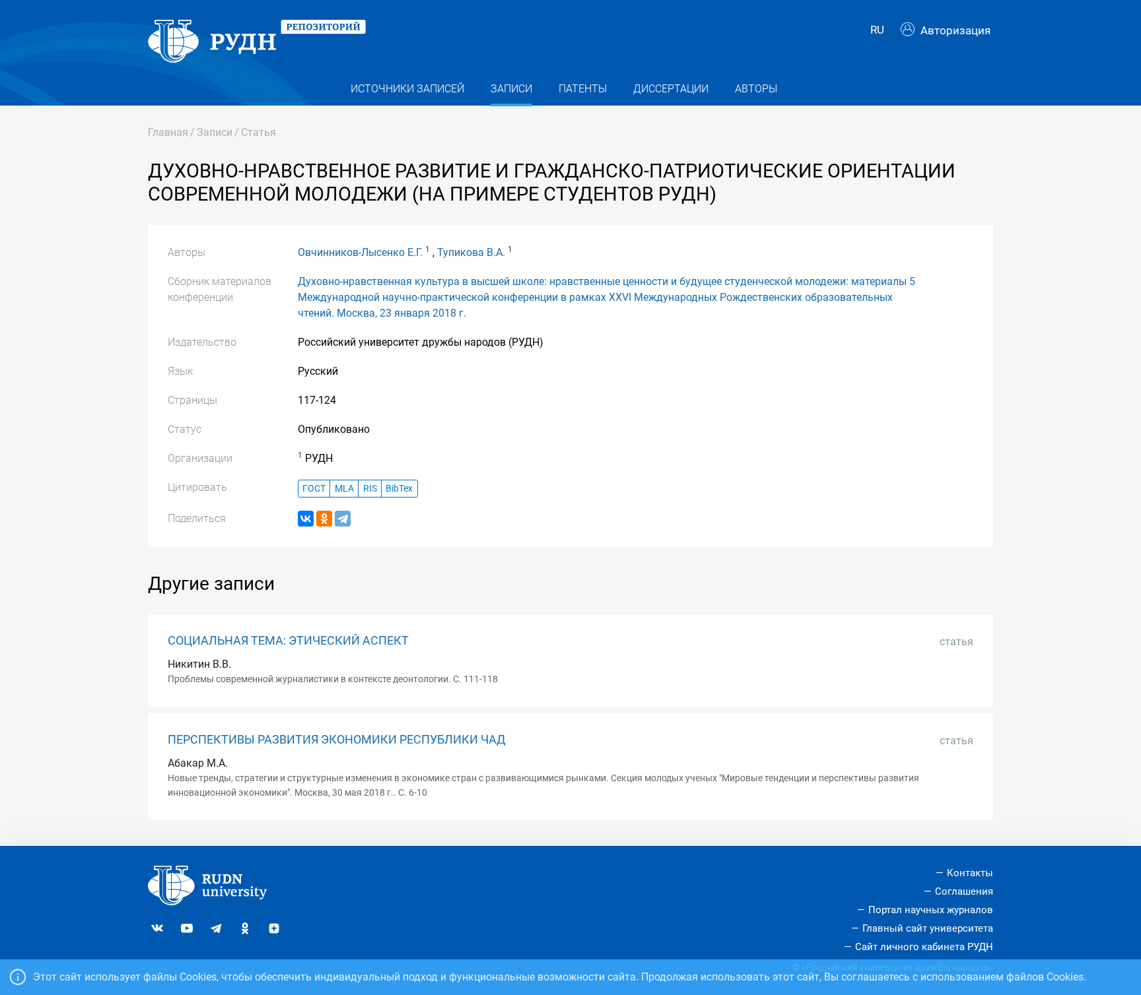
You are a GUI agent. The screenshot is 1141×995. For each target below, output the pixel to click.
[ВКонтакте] (306, 519)
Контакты (970, 873)
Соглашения (964, 891)
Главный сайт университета (927, 928)
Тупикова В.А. (471, 252)
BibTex (399, 488)
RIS (370, 488)
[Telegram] (343, 519)
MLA (344, 488)
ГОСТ (314, 488)
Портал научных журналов (930, 910)
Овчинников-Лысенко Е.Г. (360, 252)
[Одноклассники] (324, 519)
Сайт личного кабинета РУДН (924, 947)
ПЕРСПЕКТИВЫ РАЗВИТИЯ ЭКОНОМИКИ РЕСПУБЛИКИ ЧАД (337, 739)
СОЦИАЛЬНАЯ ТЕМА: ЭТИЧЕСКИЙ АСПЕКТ (288, 640)
